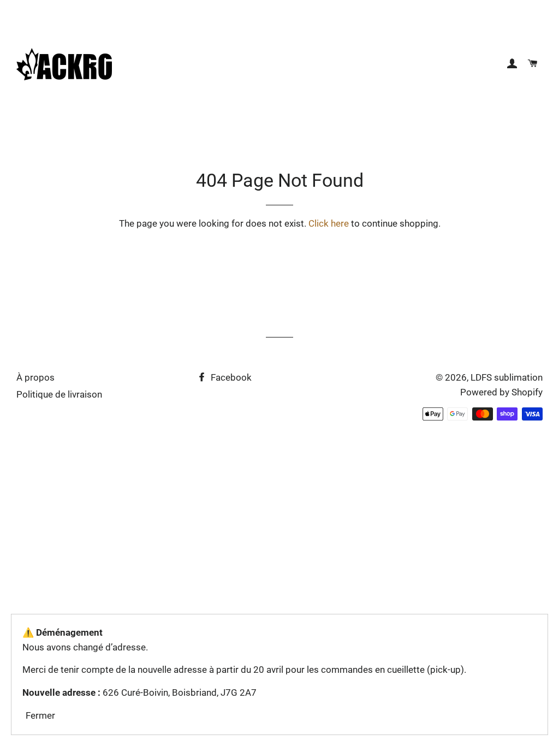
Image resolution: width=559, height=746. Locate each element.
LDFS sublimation (507, 377)
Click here (328, 223)
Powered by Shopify (501, 392)
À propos (35, 377)
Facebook (230, 377)
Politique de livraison (59, 394)
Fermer (40, 715)
